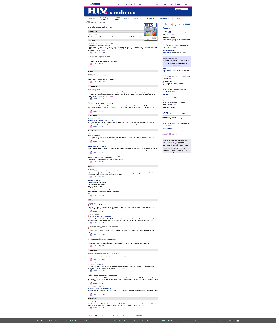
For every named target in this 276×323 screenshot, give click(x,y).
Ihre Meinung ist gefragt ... (94, 180)
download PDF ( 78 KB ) (99, 141)
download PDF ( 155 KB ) (99, 270)
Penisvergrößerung (167, 128)
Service (171, 4)
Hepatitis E (165, 94)
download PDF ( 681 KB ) (99, 211)
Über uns (119, 315)
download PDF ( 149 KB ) (99, 307)
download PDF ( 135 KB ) (99, 222)
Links (178, 4)
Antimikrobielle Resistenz (169, 107)
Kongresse (129, 4)
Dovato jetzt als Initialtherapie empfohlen (100, 204)
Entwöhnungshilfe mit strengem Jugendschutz (100, 157)
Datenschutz (113, 315)
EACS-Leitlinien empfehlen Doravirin (99, 228)
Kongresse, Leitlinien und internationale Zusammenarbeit (102, 275)
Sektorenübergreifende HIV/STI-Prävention (99, 76)
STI (165, 4)
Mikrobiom (165, 112)
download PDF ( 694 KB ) (99, 63)
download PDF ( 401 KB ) (99, 283)
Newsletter (140, 4)
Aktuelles (118, 4)
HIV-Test (126, 18)
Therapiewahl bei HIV (170, 81)
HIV (163, 101)
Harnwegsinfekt (167, 88)
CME (149, 4)
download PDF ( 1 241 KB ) (99, 81)
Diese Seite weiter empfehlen (98, 22)
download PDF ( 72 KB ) (99, 152)
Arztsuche (108, 4)
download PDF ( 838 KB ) (99, 294)
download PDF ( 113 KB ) (99, 161)
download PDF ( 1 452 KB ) (99, 52)
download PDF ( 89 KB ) (99, 245)
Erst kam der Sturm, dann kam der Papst (98, 255)
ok (237, 320)
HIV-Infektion (138, 18)
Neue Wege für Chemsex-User (95, 264)
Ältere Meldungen (169, 134)
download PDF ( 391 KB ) (99, 259)
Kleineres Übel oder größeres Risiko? (97, 146)
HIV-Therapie (150, 18)
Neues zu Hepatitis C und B (95, 58)
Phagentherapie (167, 31)
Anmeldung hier (176, 65)
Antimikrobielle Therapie (169, 37)
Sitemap (124, 315)
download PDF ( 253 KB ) (99, 126)
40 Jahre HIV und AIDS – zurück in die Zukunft (99, 288)
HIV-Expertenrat (164, 18)
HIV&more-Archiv (181, 18)
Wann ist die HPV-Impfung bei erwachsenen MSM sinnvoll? (103, 171)
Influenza (165, 44)
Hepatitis (157, 4)
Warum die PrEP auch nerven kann (96, 301)
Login (185, 4)
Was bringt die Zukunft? (94, 135)
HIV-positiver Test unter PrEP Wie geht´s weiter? (100, 103)
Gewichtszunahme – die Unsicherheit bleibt (99, 45)
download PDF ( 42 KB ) (99, 176)
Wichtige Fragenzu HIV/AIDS (104, 18)
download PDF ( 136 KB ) (99, 195)
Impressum (105, 315)
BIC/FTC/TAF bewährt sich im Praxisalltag (100, 216)
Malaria (164, 75)
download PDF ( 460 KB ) (99, 98)
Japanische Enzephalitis (169, 50)
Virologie (165, 68)
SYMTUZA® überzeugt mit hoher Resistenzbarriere (103, 239)
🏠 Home (92, 18)
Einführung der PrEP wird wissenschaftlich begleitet (101, 120)
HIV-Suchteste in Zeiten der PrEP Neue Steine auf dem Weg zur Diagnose (106, 91)
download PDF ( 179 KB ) (99, 234)
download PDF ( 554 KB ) (99, 111)
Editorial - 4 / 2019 (92, 34)
